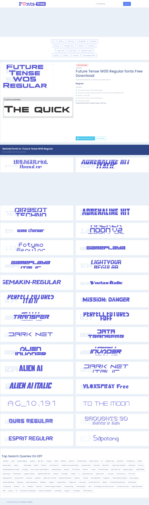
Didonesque (6, 474)
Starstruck (120, 461)
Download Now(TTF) (86, 138)
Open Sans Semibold (119, 465)
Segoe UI (67, 491)
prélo (12, 461)
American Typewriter (45, 491)
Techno (76, 55)
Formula (140, 465)
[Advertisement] (74, 22)
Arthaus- (85, 469)
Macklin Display (22, 461)
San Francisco (121, 474)
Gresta (140, 461)
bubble (73, 474)
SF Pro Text (132, 474)
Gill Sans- (17, 486)
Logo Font (61, 50)
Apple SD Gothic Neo (44, 474)
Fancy (56, 46)
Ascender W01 (19, 478)
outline (16, 465)
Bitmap (71, 41)
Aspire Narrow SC (87, 474)
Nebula (105, 482)
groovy (11, 491)
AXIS (4, 491)
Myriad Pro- (106, 465)
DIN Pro (36, 465)
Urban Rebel (27, 465)
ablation (55, 474)
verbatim (6, 461)
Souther (85, 478)
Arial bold (97, 465)
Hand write (82, 482)
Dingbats (82, 41)
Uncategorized (89, 55)
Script (56, 55)
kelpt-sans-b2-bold (50, 478)
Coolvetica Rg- (69, 486)
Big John (40, 461)
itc (102, 461)
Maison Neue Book (8, 482)
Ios (24, 486)
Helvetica (30, 486)
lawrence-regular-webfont (53, 486)
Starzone (39, 486)
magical (49, 461)
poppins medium (29, 474)
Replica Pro (72, 482)
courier (93, 469)
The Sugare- (77, 491)
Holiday (91, 46)
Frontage (25, 469)
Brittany (63, 461)
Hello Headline (81, 486)
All (54, 41)
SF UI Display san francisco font (104, 486)
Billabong (20, 482)
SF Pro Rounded (103, 469)
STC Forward (76, 469)
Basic (61, 41)
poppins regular (128, 469)
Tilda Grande (132, 482)
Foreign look (69, 46)
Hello (89, 486)
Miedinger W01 (7, 478)
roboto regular (134, 478)
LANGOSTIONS (140, 469)
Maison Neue (7, 465)
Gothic (81, 46)
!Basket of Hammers (65, 478)
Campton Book (81, 461)
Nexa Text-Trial (115, 469)
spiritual (32, 461)
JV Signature (7, 486)
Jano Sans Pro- (54, 465)
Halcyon (71, 461)
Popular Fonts (86, 50)
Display (93, 41)
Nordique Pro (17, 474)
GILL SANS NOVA (96, 478)
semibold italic (86, 465)
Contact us (24, 502)
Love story (111, 474)
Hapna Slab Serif (137, 486)
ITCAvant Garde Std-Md (117, 482)
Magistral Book (56, 469)
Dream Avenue (93, 461)
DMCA (30, 502)
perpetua (38, 478)
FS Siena (43, 465)
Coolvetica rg (130, 461)
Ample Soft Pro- (61, 482)
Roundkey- (64, 474)
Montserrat (132, 465)
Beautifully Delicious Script (11, 469)
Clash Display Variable (120, 478)
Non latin (73, 50)
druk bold (29, 478)
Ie (78, 474)
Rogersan (106, 478)
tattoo (65, 55)
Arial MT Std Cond (94, 482)
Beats (56, 461)
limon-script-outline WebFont (40, 469)
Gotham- (77, 478)
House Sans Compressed (28, 491)
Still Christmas (88, 491)
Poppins (51, 482)
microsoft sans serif (123, 486)
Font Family (100, 138)
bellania (66, 469)
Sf (16, 491)
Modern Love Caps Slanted (70, 465)
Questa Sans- (100, 474)
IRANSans (43, 482)
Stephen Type (110, 461)
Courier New (58, 491)
